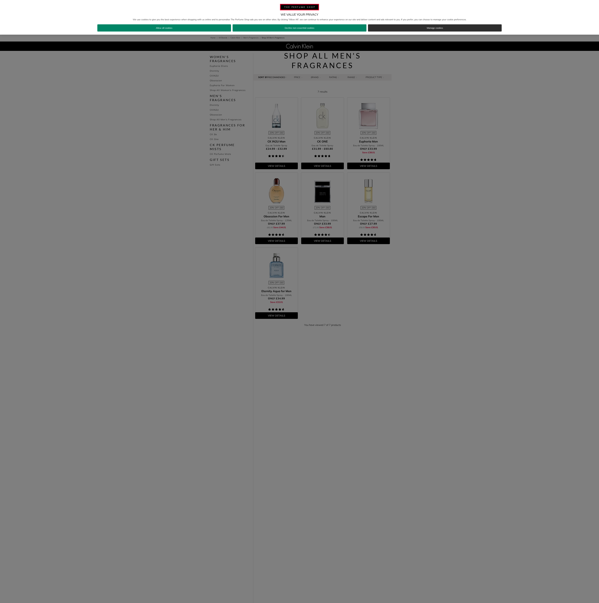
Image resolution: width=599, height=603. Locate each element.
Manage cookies (435, 28)
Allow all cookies (164, 28)
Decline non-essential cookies (299, 28)
